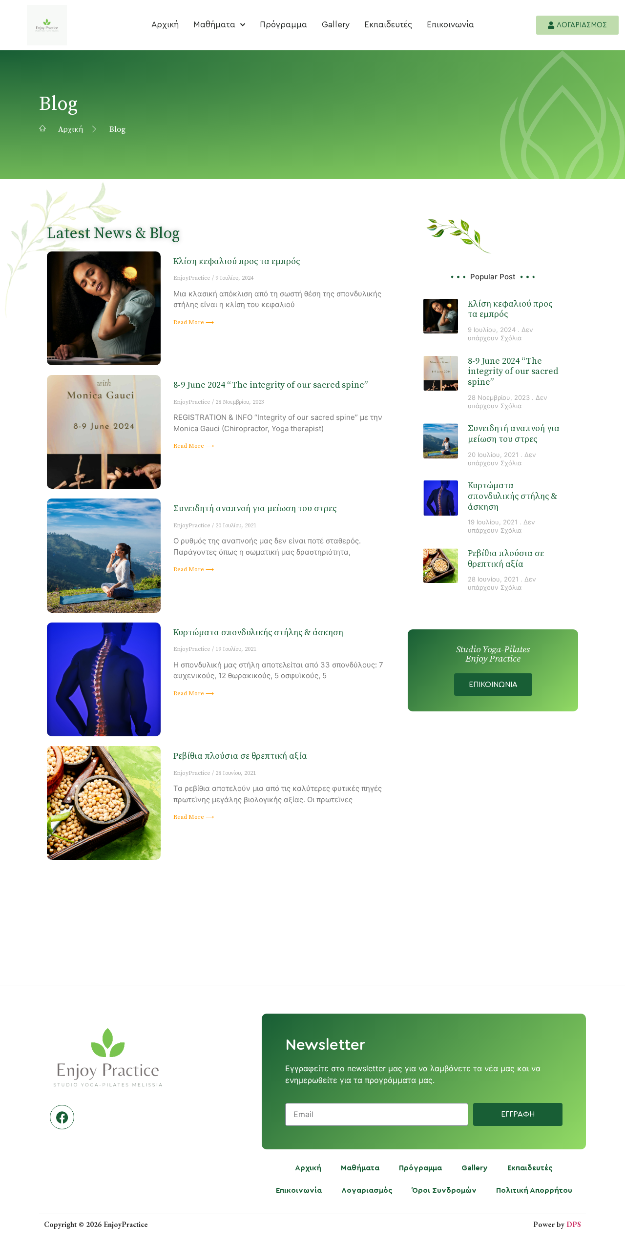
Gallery (336, 25)
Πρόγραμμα (283, 25)
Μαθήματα (214, 25)
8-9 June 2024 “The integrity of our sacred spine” (270, 385)
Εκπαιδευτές (388, 25)
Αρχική (165, 25)
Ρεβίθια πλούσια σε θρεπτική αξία (240, 756)
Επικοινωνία (450, 25)
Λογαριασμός (367, 1190)
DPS (573, 1224)
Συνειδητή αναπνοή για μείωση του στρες (254, 508)
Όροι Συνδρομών (444, 1190)
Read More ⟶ (193, 322)
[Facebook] (62, 1117)
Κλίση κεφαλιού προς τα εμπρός (236, 261)
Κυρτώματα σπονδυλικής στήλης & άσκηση (258, 632)
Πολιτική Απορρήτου (534, 1190)
